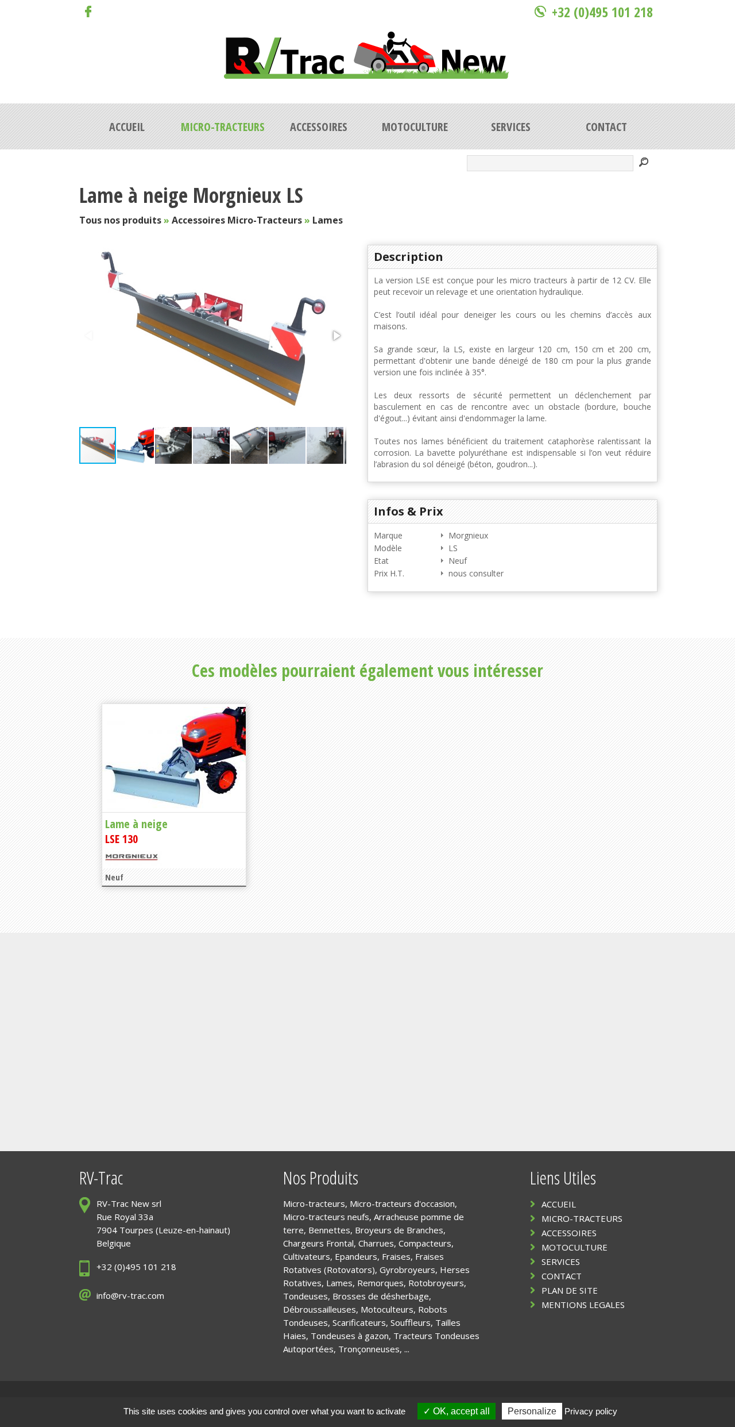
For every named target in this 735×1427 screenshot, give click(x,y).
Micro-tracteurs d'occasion (402, 1203)
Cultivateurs (306, 1256)
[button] (336, 335)
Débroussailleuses (319, 1309)
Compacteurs (425, 1243)
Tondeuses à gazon (350, 1335)
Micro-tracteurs (314, 1203)
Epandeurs (356, 1256)
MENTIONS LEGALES (583, 1304)
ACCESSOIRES (569, 1232)
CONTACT (561, 1276)
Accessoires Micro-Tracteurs (237, 220)
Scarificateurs (359, 1322)
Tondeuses (305, 1296)
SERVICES (560, 1261)
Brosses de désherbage (380, 1296)
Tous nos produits (120, 220)
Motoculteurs (387, 1309)
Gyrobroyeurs (407, 1269)
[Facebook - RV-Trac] (85, 14)
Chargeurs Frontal (318, 1243)
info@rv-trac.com (130, 1295)
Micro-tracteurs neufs (326, 1216)
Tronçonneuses (369, 1349)
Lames (327, 220)
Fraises (396, 1256)
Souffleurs (410, 1322)
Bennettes (329, 1230)
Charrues (376, 1243)
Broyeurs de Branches (399, 1230)
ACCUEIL (558, 1204)
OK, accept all (460, 1411)
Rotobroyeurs (436, 1282)
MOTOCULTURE (574, 1247)
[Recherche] (643, 163)
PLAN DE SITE (569, 1290)
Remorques (380, 1282)
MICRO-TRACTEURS (581, 1218)
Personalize (532, 1411)
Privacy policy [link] (590, 1411)
